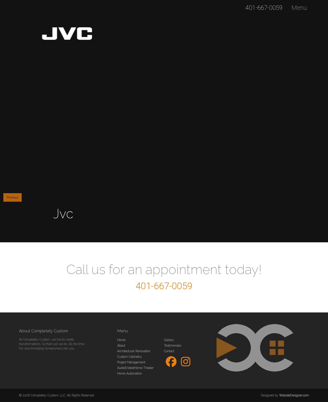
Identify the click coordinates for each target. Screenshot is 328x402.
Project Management (131, 362)
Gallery (169, 340)
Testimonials (172, 345)
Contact (169, 351)
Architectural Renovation (133, 351)
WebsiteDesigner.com (294, 395)
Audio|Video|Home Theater (135, 368)
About (121, 345)
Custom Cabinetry (129, 356)
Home (121, 340)
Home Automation (129, 373)
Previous (12, 197)
